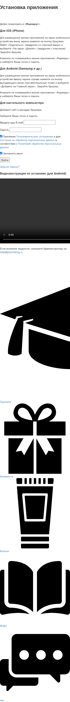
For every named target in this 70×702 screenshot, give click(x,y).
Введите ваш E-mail (11, 122)
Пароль (4, 129)
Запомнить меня (12, 153)
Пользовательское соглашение (35, 136)
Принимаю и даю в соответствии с (30, 141)
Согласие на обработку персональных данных (27, 140)
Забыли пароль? (10, 166)
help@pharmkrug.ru (11, 252)
